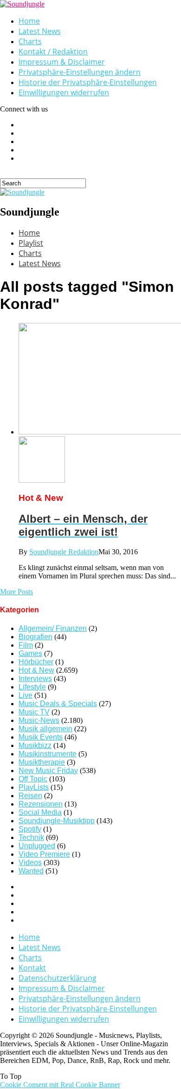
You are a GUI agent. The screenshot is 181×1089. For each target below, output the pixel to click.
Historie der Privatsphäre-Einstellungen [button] (88, 82)
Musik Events (41, 737)
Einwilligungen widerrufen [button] (64, 92)
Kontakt (32, 968)
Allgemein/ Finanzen (53, 628)
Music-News (39, 720)
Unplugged (37, 846)
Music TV (34, 712)
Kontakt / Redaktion (53, 51)
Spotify (30, 829)
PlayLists (34, 787)
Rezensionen (41, 804)
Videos (30, 862)
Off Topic (33, 779)
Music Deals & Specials (58, 704)
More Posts (16, 592)
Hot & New (36, 670)
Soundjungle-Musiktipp (57, 821)
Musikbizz (35, 745)
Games (30, 653)
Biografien (35, 637)
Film (26, 645)
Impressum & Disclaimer (62, 62)
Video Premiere (44, 854)
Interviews (35, 678)
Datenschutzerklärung (58, 978)
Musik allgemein (45, 729)
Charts (30, 41)
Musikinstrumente (48, 754)
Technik (31, 837)
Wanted (31, 871)
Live (25, 695)
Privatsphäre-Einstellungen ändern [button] (80, 72)
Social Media (40, 812)
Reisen (30, 796)
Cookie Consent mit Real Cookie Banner (60, 1085)
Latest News (40, 31)
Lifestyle (32, 687)
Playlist (31, 243)
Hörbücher (36, 662)
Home (29, 21)
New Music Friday (48, 770)
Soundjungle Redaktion (63, 552)
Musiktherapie (42, 762)
